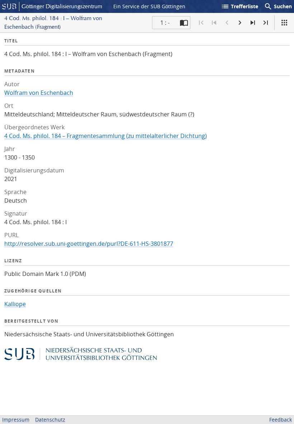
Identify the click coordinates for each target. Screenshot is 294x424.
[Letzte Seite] (265, 22)
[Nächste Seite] (239, 22)
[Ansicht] (284, 22)
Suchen (278, 6)
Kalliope (15, 304)
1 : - (165, 23)
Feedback (280, 419)
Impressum (15, 419)
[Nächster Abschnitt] (252, 22)
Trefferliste (239, 6)
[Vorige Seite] (226, 22)
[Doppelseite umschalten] (183, 22)
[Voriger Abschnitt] (214, 22)
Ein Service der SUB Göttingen (149, 6)
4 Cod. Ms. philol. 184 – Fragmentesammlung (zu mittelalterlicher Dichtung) (105, 136)
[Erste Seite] (201, 22)
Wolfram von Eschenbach (38, 93)
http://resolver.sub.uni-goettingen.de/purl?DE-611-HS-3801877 (88, 244)
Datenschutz (50, 419)
